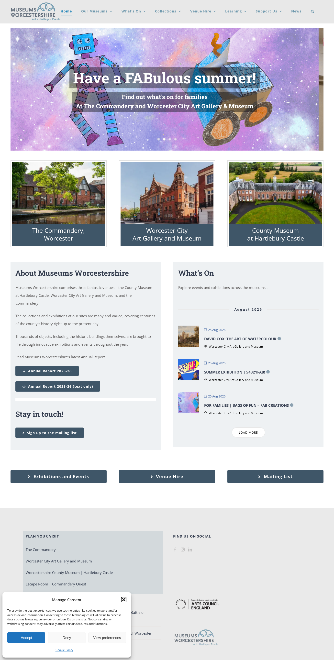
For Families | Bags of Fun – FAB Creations (246, 405)
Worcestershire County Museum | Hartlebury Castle (69, 572)
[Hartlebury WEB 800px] (275, 163)
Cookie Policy (64, 650)
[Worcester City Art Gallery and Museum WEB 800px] (167, 163)
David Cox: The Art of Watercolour (240, 338)
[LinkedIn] (190, 549)
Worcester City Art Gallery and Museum (167, 234)
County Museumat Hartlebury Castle (275, 234)
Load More (248, 432)
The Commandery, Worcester (58, 234)
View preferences (107, 638)
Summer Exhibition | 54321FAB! (234, 372)
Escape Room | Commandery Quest (56, 584)
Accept (26, 638)
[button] (123, 599)
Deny (67, 638)
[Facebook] (175, 549)
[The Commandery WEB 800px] (58, 163)
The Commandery (41, 549)
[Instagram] (183, 549)
